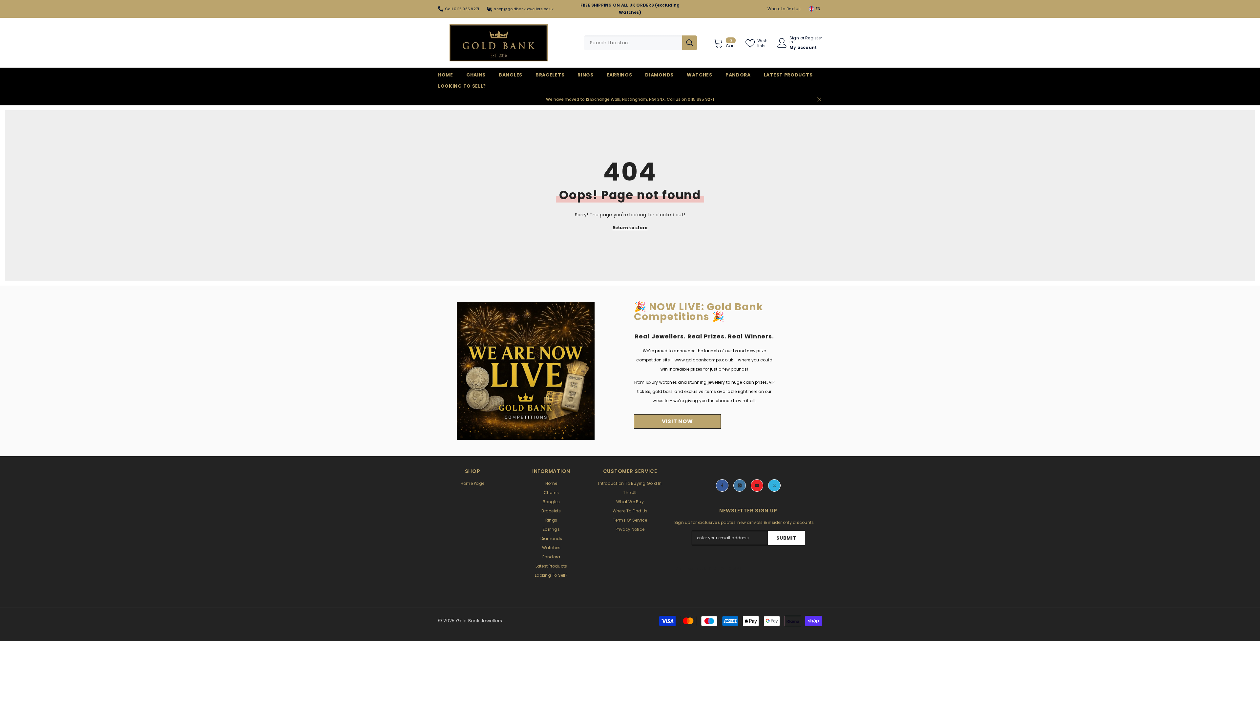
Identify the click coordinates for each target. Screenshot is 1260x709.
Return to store (630, 227)
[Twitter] (774, 485)
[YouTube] (757, 485)
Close (819, 99)
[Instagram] (739, 485)
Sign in (794, 40)
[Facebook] (722, 485)
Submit (786, 538)
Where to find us (784, 8)
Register (813, 38)
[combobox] (633, 42)
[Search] (640, 42)
